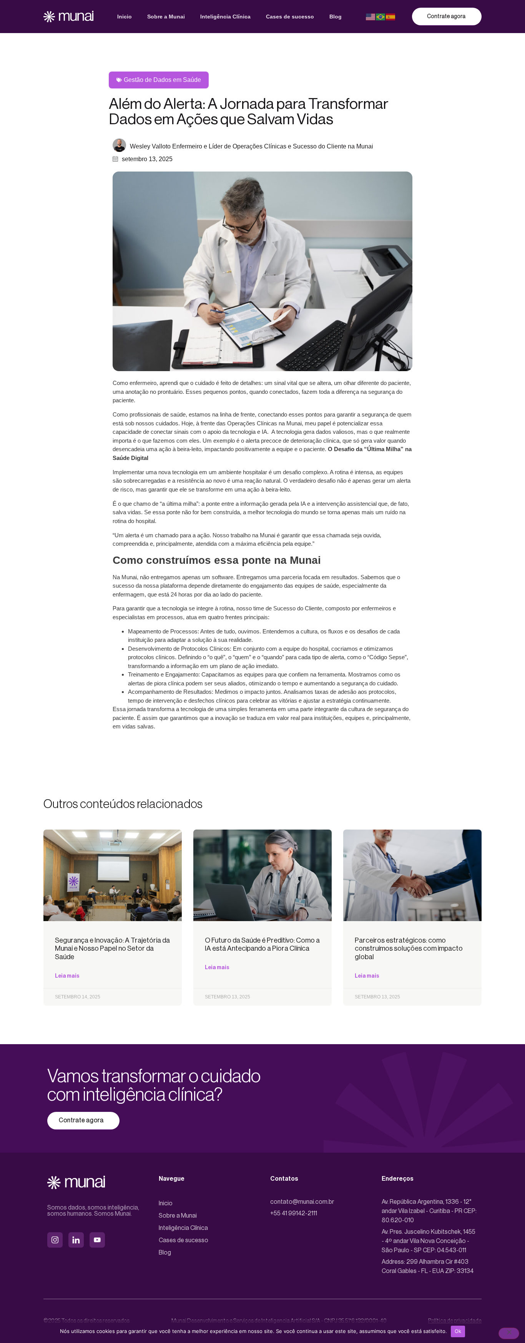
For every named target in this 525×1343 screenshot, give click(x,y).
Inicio (124, 16)
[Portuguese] (381, 16)
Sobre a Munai (166, 16)
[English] (371, 16)
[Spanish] (391, 16)
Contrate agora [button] (446, 16)
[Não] (508, 1333)
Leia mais (67, 976)
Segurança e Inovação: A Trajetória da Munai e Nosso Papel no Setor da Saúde (112, 948)
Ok (458, 1331)
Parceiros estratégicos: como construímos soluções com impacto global (409, 948)
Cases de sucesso (290, 16)
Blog (335, 16)
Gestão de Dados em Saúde (162, 80)
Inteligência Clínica (225, 16)
